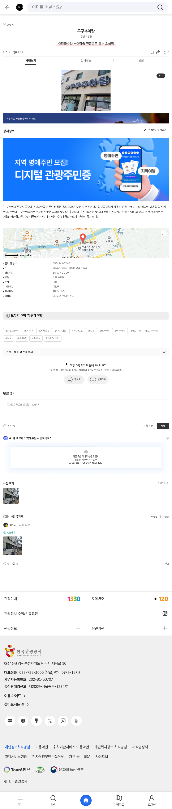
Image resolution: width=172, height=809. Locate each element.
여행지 (10, 25)
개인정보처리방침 (17, 747)
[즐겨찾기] (151, 52)
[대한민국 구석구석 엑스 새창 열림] (49, 720)
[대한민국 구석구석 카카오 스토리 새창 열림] (36, 720)
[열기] (164, 352)
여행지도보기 (163, 233)
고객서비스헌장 (16, 756)
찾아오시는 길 (14, 704)
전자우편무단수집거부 (48, 756)
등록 (163, 425)
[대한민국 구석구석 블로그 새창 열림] (9, 720)
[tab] (20, 800)
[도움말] (5, 425)
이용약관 (41, 747)
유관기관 (98, 628)
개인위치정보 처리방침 (110, 747)
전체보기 (162, 483)
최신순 (154, 516)
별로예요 (102, 379)
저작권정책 (140, 747)
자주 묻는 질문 (79, 756)
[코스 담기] (157, 52)
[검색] (160, 7)
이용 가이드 (12, 696)
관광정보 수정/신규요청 (21, 613)
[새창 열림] (17, 769)
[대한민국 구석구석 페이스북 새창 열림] (23, 720)
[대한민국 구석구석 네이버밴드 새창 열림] (76, 720)
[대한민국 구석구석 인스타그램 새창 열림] (63, 720)
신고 (167, 563)
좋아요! (77, 379)
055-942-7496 (61, 263)
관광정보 (10, 628)
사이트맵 (101, 756)
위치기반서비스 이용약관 (71, 747)
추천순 (166, 516)
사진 (150, 426)
